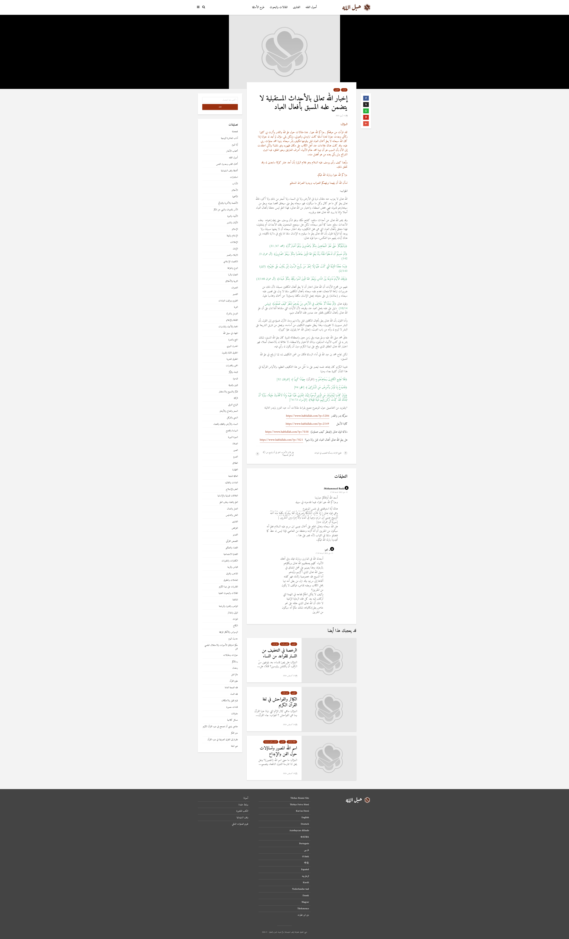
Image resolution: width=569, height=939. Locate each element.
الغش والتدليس (232, 515)
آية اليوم (235, 145)
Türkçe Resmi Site (299, 798)
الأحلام (235, 190)
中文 (306, 863)
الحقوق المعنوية (232, 359)
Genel (235, 131)
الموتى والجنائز (233, 613)
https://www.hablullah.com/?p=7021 (281, 440)
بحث (220, 106)
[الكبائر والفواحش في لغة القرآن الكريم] (329, 709)
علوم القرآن (285, 693)
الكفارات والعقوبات (230, 561)
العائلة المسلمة (233, 476)
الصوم (235, 457)
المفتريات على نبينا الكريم (228, 586)
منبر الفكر (234, 733)
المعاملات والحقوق (230, 580)
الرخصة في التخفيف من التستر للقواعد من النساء (279, 653)
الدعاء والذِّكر (233, 372)
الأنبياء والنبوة (232, 216)
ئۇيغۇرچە (305, 876)
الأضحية (235, 197)
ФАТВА (305, 837)
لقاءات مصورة (232, 707)
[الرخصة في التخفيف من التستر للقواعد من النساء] (329, 660)
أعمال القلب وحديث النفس (227, 164)
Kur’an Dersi (302, 811)
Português (304, 844)
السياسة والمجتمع (232, 430)
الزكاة (236, 398)
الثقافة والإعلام (291, 742)
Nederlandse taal (300, 889)
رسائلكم (235, 661)
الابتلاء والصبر (232, 255)
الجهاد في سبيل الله (230, 333)
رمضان (235, 668)
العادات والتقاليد (231, 482)
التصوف (234, 287)
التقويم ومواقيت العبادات (228, 301)
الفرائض (235, 528)
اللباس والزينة (284, 644)
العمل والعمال (232, 509)
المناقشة (235, 600)
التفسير (235, 294)
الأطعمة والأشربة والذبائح (228, 203)
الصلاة (235, 443)
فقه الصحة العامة (231, 687)
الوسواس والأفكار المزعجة (228, 632)
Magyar (305, 902)
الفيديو (235, 534)
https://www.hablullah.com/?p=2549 (307, 424)
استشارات (234, 177)
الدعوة (235, 378)
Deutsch (305, 824)
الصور (235, 450)
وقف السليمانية (242, 817)
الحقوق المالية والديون (230, 353)
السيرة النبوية (233, 437)
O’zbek (305, 857)
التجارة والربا (233, 274)
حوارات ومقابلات (230, 655)
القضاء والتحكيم (232, 548)
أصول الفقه (311, 7)
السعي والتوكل (232, 417)
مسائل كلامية (232, 720)
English (305, 817)
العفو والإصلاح (232, 489)
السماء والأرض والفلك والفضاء (225, 424)
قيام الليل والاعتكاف (229, 700)
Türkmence (303, 909)
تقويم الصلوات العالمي (240, 824)
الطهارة (235, 469)
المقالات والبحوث (279, 7)
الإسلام (235, 229)
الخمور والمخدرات (232, 365)
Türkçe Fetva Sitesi (299, 805)
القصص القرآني (232, 541)
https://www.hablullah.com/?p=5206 (307, 416)
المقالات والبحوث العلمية (228, 593)
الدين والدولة (233, 385)
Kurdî (306, 882)
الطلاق (235, 463)
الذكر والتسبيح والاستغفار (228, 391)
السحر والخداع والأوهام (229, 411)
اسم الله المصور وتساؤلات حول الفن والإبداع (278, 751)
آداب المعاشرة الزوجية (229, 138)
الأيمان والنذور (232, 222)
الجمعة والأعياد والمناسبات (228, 326)
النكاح (235, 625)
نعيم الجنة (234, 746)
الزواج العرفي (233, 405)
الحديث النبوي (232, 346)
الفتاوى (296, 7)
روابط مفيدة (243, 805)
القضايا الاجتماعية (231, 554)
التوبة (236, 307)
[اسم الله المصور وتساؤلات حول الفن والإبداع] (329, 757)
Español (305, 869)
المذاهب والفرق (232, 573)
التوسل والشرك (232, 313)
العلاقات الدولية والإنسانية (228, 496)
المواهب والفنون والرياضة (271, 742)
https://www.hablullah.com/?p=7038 (287, 432)
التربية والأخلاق (231, 281)
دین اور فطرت (303, 915)
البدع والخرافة (232, 268)
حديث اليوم (233, 638)
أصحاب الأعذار (232, 151)
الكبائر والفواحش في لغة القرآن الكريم (280, 702)
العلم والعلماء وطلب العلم (229, 502)
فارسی (306, 850)
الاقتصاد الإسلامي (230, 261)
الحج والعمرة (233, 339)
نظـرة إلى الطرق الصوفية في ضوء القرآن (222, 739)
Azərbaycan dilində (299, 830)
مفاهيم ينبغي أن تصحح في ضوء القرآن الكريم (220, 726)
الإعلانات (234, 242)
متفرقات (234, 713)
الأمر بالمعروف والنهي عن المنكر (226, 209)
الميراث (235, 619)
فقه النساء (275, 644)
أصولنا (245, 798)
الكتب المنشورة (242, 811)
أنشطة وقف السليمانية (229, 170)
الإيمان (344, 90)
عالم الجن (234, 674)
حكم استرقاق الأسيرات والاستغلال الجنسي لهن (221, 647)
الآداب (235, 183)
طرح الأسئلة (258, 7)
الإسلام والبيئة (232, 235)
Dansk (306, 896)
